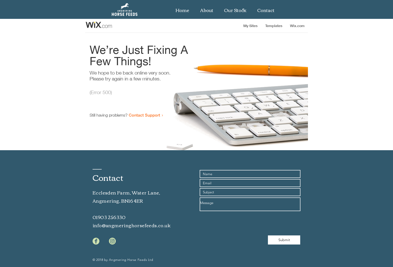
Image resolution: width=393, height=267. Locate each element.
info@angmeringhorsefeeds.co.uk (132, 225)
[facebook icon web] (96, 241)
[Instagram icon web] (112, 241)
